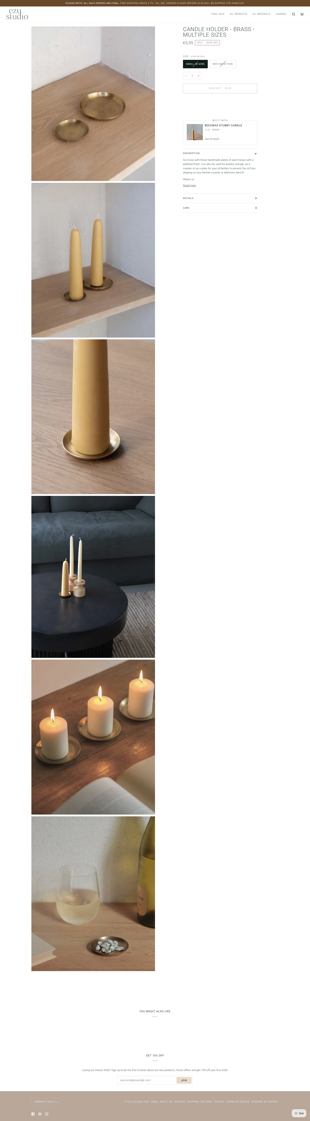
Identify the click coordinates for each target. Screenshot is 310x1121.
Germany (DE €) (44, 1101)
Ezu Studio (135, 1101)
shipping (193, 1101)
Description (191, 153)
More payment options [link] (196, 110)
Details (188, 198)
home (154, 1101)
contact (180, 1101)
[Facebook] (33, 1114)
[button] (238, 14)
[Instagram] (46, 1114)
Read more (189, 185)
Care (186, 207)
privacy (219, 1101)
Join (184, 1080)
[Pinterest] (39, 1114)
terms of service (238, 1101)
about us (166, 1101)
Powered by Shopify (265, 1101)
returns (206, 1101)
